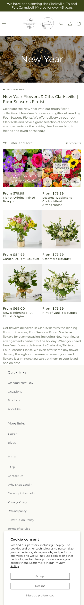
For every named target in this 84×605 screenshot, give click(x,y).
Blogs (12, 442)
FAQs (11, 467)
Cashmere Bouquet (56, 259)
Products (14, 400)
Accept (40, 576)
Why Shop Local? (20, 484)
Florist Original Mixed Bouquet (19, 199)
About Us (14, 409)
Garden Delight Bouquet (21, 259)
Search (12, 433)
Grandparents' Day (20, 383)
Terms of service (19, 528)
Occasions (15, 391)
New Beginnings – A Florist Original (18, 314)
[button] (61, 23)
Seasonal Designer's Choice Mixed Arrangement (57, 201)
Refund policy (17, 511)
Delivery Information (22, 493)
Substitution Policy (21, 520)
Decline (40, 586)
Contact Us (15, 476)
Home (6, 89)
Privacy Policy (17, 502)
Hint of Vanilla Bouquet (59, 312)
